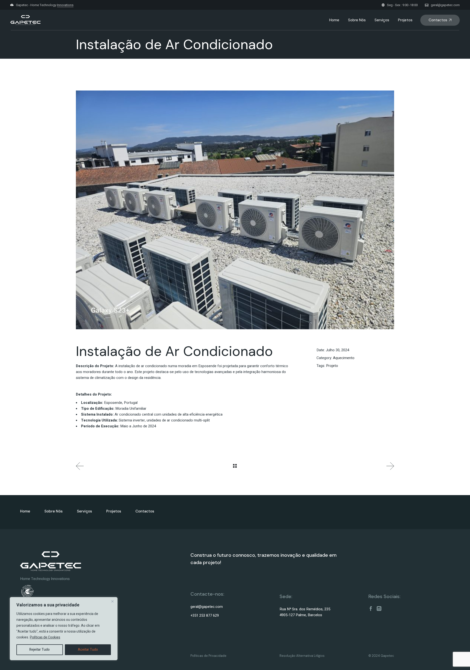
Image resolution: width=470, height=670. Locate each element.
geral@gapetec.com (445, 5)
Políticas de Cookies (45, 637)
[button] (86, 210)
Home (25, 511)
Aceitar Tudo (88, 649)
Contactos (144, 511)
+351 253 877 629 (204, 615)
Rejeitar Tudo (39, 649)
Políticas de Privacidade (208, 656)
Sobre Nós (53, 511)
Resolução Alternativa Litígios (302, 656)
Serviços (84, 511)
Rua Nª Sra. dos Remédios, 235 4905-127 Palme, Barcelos (305, 612)
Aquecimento (343, 358)
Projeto (332, 365)
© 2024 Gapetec (381, 656)
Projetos (113, 511)
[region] (64, 628)
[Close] (112, 601)
